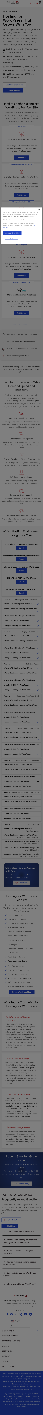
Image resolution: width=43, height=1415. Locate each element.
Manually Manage (11, 239)
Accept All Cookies (12, 233)
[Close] (39, 210)
